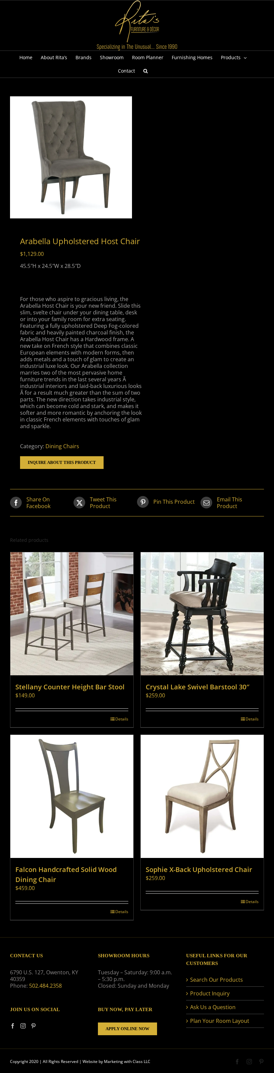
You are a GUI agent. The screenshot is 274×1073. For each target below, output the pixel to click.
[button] (145, 71)
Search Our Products (216, 979)
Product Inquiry (210, 993)
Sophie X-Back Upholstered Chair (199, 869)
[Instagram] (23, 1026)
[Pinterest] (33, 1026)
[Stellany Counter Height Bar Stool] (71, 613)
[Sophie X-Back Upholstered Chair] (202, 796)
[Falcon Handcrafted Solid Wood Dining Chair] (71, 796)
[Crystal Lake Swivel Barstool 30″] (202, 613)
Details (121, 719)
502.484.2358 (45, 985)
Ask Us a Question (213, 1007)
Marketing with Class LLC (127, 1061)
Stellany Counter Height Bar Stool (70, 686)
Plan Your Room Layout (219, 1020)
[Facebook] (12, 1026)
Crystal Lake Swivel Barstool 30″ (197, 686)
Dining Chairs (62, 446)
